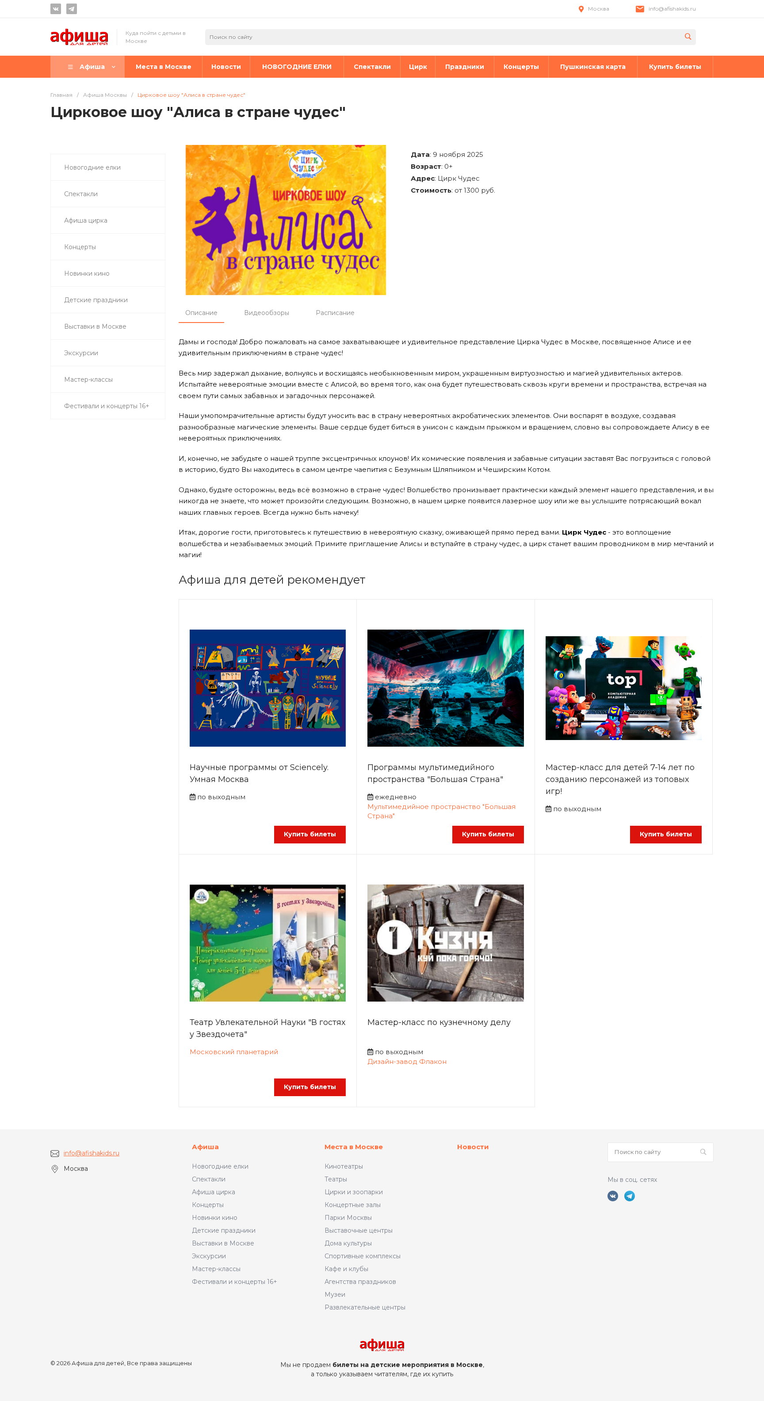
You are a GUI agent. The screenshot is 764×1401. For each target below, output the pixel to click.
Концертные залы (353, 1205)
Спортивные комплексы (363, 1256)
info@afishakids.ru (672, 8)
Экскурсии (209, 1256)
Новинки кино (214, 1218)
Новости (473, 1147)
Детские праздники (224, 1230)
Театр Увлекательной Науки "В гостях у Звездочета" (267, 1028)
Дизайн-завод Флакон (407, 1061)
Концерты (208, 1205)
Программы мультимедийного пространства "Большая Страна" (435, 773)
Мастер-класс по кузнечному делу (439, 1022)
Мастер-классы (216, 1269)
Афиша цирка (213, 1192)
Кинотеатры (344, 1166)
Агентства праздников (360, 1282)
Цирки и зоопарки (354, 1192)
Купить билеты (310, 834)
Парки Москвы (348, 1218)
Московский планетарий (234, 1052)
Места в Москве (354, 1147)
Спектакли (208, 1179)
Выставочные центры (359, 1230)
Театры (336, 1179)
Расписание (335, 313)
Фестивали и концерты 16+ (234, 1282)
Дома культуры (348, 1243)
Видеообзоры (266, 313)
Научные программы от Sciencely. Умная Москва (259, 773)
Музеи (335, 1294)
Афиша (205, 1147)
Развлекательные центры (365, 1307)
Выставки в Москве (223, 1243)
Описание (201, 313)
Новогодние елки (220, 1166)
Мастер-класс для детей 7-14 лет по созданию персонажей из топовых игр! (620, 779)
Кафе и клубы (346, 1269)
